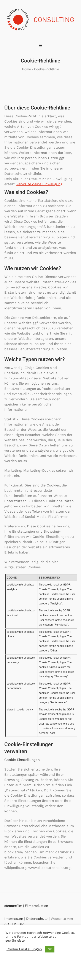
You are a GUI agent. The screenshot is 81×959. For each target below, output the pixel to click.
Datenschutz (37, 919)
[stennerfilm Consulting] (40, 20)
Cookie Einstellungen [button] (22, 760)
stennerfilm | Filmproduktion (26, 906)
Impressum (13, 919)
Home (26, 69)
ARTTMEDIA (14, 924)
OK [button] (50, 949)
